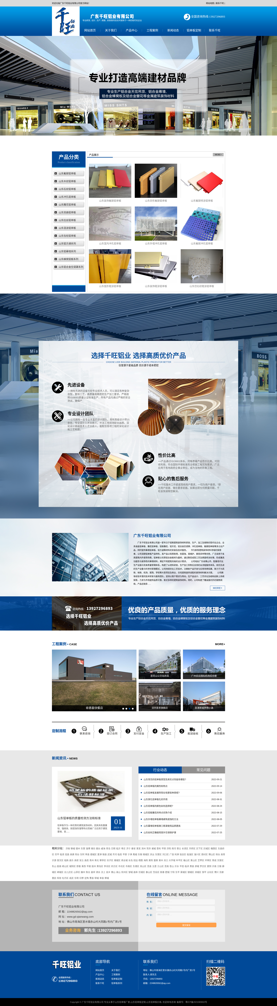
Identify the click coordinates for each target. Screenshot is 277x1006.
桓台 (218, 854)
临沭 (187, 866)
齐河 (115, 854)
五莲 (154, 866)
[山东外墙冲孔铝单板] (156, 223)
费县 (192, 866)
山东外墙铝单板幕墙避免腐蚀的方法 (161, 819)
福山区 (186, 860)
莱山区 (193, 860)
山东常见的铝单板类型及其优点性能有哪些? (165, 779)
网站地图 (210, 3)
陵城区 (146, 854)
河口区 (165, 854)
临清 (62, 854)
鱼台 (88, 872)
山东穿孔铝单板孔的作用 (155, 799)
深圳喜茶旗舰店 (160, 708)
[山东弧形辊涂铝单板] (110, 266)
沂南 (214, 866)
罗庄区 (203, 866)
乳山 (54, 866)
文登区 (220, 860)
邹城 (130, 872)
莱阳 (151, 860)
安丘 (81, 860)
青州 (91, 860)
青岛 (108, 848)
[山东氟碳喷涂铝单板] (202, 181)
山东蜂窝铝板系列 (68, 259)
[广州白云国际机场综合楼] (204, 664)
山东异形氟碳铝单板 (156, 200)
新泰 (162, 872)
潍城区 (117, 860)
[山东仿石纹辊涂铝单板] (202, 266)
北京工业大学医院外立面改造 (104, 708)
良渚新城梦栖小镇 (204, 708)
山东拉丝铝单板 (67, 220)
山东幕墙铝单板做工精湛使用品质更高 (162, 826)
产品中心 (131, 30)
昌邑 (86, 860)
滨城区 (198, 872)
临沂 (118, 848)
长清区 (185, 848)
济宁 (128, 848)
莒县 (149, 866)
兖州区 (124, 872)
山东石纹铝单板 (67, 189)
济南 (68, 848)
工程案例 (152, 30)
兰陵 (219, 866)
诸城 (153, 848)
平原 (125, 854)
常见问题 (203, 770)
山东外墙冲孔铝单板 (156, 243)
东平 (177, 872)
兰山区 (160, 866)
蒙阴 (209, 866)
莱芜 (138, 848)
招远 (135, 860)
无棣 (221, 872)
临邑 (120, 854)
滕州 (83, 872)
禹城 (135, 854)
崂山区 (65, 866)
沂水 (177, 866)
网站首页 (90, 30)
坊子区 (110, 860)
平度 (89, 866)
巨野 (81, 878)
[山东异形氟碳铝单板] (156, 181)
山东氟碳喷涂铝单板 (202, 200)
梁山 (118, 872)
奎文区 (60, 860)
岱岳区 (156, 872)
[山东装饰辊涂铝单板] (156, 266)
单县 (102, 878)
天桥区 (192, 848)
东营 (83, 848)
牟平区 (179, 860)
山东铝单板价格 (153, 1002)
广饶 (172, 854)
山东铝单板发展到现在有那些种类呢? (161, 792)
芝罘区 (201, 860)
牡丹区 (65, 878)
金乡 (108, 872)
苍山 (172, 866)
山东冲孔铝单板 (67, 197)
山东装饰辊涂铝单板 (156, 286)
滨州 (143, 848)
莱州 (161, 860)
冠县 (67, 854)
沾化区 (210, 872)
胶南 (59, 866)
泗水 (98, 872)
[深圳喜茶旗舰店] (160, 696)
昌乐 (71, 860)
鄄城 (107, 878)
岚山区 (143, 866)
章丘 (179, 848)
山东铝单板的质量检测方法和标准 (79, 818)
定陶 (86, 878)
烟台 (98, 848)
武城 (109, 854)
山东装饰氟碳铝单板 (110, 200)
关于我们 (111, 30)
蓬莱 (156, 860)
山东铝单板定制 (138, 1002)
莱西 (84, 866)
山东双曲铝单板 (67, 212)
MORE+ (218, 155)
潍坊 (93, 848)
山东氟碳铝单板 (67, 173)
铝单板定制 (194, 30)
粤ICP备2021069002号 (196, 1002)
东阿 (82, 854)
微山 (113, 872)
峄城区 (60, 872)
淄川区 (197, 854)
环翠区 (208, 860)
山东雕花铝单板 (67, 204)
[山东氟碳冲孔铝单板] (202, 223)
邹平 (204, 872)
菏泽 (148, 848)
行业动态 (160, 770)
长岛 (130, 860)
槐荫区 (214, 848)
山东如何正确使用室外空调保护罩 (160, 832)
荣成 (214, 860)
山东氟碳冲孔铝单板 (202, 243)
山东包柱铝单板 (67, 235)
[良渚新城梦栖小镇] (204, 696)
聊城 (73, 848)
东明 (76, 878)
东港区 (136, 866)
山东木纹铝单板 (67, 181)
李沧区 (107, 866)
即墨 (78, 866)
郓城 (96, 878)
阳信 (59, 878)
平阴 (164, 848)
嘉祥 (93, 872)
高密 (76, 860)
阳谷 (77, 854)
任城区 (141, 872)
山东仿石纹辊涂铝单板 (202, 286)
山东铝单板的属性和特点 (155, 786)
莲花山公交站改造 (159, 676)
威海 (103, 848)
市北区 (121, 866)
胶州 (94, 866)
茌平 (57, 854)
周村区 (204, 854)
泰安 (133, 848)
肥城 (167, 872)
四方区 (114, 866)
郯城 (197, 866)
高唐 (72, 854)
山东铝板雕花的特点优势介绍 (158, 812)
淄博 (88, 848)
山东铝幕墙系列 (67, 251)
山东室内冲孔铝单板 (110, 243)
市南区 (129, 866)
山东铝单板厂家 (122, 1002)
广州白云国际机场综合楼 (204, 676)
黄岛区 (100, 866)
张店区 (183, 854)
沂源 (54, 860)
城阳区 (72, 866)
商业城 (124, 860)
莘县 (87, 854)
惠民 (54, 878)
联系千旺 (220, 3)
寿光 (96, 860)
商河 (174, 848)
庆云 (152, 854)
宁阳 (172, 872)
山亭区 (77, 872)
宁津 (130, 854)
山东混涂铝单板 (67, 228)
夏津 (99, 854)
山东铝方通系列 (67, 243)
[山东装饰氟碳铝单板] (110, 181)
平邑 (182, 866)
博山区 (211, 854)
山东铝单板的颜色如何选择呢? (158, 806)
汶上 (103, 872)
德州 (78, 848)
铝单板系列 (116, 983)
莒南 (166, 866)
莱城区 (183, 872)
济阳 (169, 848)
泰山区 (149, 872)
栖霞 (140, 860)
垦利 (159, 848)
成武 (71, 878)
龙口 (166, 860)
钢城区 (191, 872)
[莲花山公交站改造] (160, 664)
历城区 (206, 848)
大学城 (172, 860)
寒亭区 (103, 860)
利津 (177, 854)
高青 (223, 854)
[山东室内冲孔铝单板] (110, 223)
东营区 (158, 854)
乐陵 (140, 854)
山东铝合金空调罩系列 (71, 267)
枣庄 (123, 848)
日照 (113, 848)
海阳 (146, 860)
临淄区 (190, 854)
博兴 (216, 872)
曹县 (91, 878)
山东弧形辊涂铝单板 (110, 286)
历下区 (199, 848)
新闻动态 (173, 30)
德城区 (93, 854)
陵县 (104, 854)
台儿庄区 (68, 872)
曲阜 (135, 872)
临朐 (66, 860)
